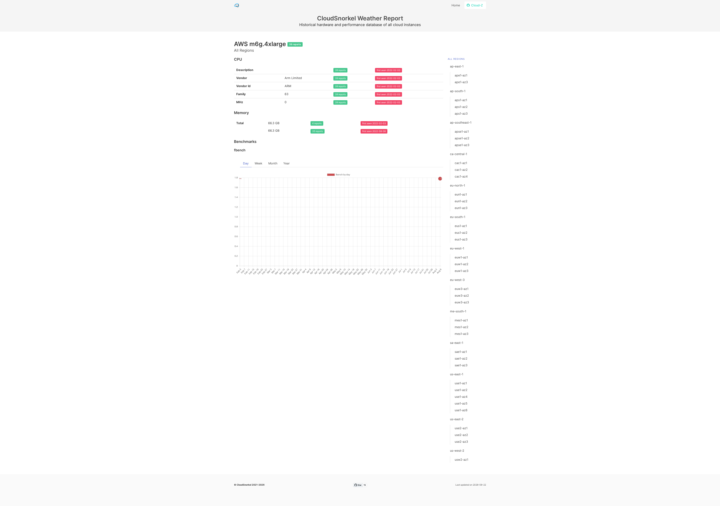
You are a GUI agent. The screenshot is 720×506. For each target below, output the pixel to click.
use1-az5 (461, 403)
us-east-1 (456, 374)
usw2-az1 (461, 459)
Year (286, 163)
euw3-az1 (461, 289)
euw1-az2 (461, 264)
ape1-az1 (461, 75)
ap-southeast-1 (460, 122)
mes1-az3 (461, 334)
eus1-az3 (461, 239)
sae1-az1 (461, 352)
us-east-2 (457, 419)
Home (456, 5)
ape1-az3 (461, 82)
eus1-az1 (461, 226)
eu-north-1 (457, 185)
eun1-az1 (461, 194)
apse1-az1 (462, 131)
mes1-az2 (461, 327)
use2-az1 (461, 428)
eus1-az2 (461, 232)
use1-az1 (461, 383)
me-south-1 (458, 311)
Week (258, 163)
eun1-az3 (461, 208)
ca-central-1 (458, 154)
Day (246, 163)
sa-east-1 (456, 343)
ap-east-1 (457, 66)
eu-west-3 (457, 280)
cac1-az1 (461, 163)
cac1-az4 (461, 176)
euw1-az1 (461, 257)
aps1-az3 (461, 113)
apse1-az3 (462, 145)
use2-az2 (461, 435)
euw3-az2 (462, 295)
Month (272, 163)
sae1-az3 (461, 365)
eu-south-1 (457, 217)
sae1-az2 (461, 358)
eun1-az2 (461, 201)
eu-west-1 (457, 248)
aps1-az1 (461, 100)
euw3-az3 (462, 302)
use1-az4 (461, 397)
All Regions (456, 58)
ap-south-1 (457, 91)
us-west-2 (457, 450)
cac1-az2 (461, 170)
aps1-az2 (461, 107)
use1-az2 (461, 390)
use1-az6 (461, 410)
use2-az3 (461, 441)
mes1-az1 (461, 320)
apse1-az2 (462, 138)
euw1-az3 (461, 271)
